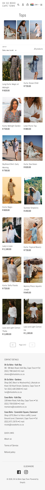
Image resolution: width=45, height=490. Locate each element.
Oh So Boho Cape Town (9, 4)
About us (8, 438)
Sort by (4, 47)
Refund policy (9, 452)
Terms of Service (11, 445)
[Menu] (41, 4)
